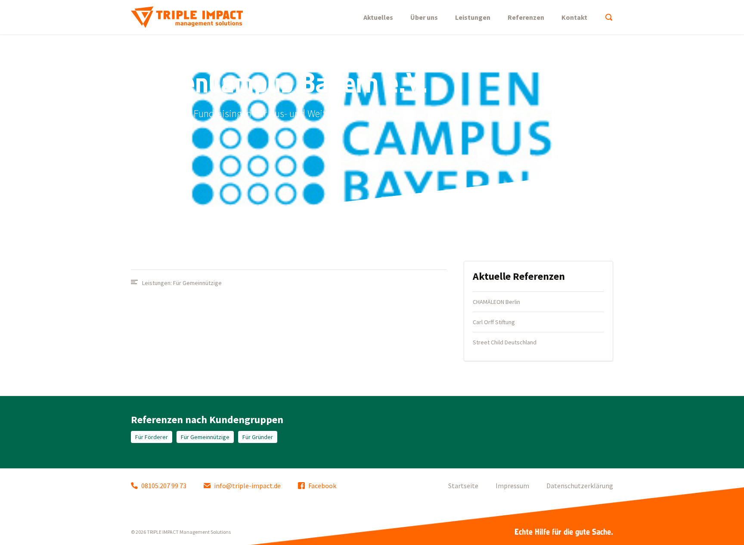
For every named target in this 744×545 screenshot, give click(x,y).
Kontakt (574, 17)
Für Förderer (151, 437)
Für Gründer (257, 437)
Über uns (424, 17)
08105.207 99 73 (163, 485)
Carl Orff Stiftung (494, 322)
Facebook (322, 485)
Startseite (463, 485)
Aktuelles (378, 17)
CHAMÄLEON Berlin (496, 302)
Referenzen (526, 17)
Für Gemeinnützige (197, 283)
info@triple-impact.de (247, 485)
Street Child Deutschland (504, 342)
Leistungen (472, 17)
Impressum (512, 485)
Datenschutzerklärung (579, 485)
